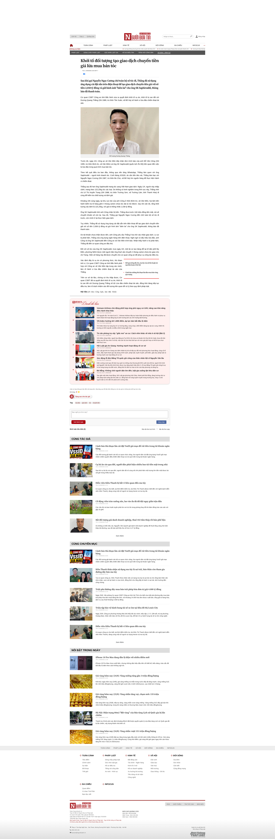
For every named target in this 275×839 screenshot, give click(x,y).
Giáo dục (154, 763)
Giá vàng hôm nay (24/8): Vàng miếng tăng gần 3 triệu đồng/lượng (127, 675)
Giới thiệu (177, 804)
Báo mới (200, 804)
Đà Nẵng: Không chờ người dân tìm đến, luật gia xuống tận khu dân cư (128, 371)
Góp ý (82, 36)
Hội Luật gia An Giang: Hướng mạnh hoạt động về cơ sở (121, 346)
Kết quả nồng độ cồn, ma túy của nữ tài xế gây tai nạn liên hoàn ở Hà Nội (141, 264)
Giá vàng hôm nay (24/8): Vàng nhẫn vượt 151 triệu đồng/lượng (126, 731)
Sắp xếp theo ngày (164, 429)
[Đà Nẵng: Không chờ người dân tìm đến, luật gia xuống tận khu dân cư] (85, 375)
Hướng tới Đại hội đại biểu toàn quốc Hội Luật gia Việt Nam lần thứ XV (194, 49)
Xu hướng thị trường (135, 771)
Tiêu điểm (85, 760)
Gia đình (176, 760)
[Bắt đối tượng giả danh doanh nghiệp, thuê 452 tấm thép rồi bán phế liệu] (81, 526)
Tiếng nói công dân (145, 52)
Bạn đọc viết (86, 794)
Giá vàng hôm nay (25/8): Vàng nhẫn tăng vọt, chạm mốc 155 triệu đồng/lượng (127, 695)
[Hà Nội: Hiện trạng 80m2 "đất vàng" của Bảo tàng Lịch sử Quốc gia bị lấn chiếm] (81, 718)
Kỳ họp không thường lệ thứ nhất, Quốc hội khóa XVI (120, 49)
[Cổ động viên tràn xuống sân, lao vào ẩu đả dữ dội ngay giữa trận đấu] (81, 507)
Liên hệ (73, 36)
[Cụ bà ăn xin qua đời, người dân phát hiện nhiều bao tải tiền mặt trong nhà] (81, 470)
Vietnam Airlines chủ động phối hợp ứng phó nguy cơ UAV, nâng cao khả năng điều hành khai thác (131, 309)
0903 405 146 (75, 830)
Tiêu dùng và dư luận (135, 774)
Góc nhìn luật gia (111, 52)
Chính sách (86, 763)
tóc (90, 403)
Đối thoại (85, 768)
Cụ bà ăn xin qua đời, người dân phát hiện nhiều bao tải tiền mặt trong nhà (132, 464)
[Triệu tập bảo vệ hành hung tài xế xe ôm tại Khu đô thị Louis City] (81, 613)
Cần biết (176, 766)
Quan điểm (86, 788)
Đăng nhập (161, 422)
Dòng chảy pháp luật (92, 52)
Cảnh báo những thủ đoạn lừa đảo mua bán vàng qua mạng (141, 273)
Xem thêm (120, 536)
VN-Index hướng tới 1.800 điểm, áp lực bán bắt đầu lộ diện (122, 321)
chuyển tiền (96, 403)
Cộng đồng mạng (179, 768)
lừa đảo (78, 403)
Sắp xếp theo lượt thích (148, 429)
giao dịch (84, 403)
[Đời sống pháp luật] (182, 834)
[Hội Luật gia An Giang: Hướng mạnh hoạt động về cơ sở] (85, 350)
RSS (168, 804)
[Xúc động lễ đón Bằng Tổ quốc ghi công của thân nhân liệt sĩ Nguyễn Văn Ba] (85, 362)
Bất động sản (132, 760)
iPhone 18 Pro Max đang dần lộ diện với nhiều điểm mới (122, 657)
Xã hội (142, 45)
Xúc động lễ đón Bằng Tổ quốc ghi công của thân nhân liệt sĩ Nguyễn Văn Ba (130, 358)
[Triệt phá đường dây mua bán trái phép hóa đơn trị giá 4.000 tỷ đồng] (81, 595)
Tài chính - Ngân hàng (136, 763)
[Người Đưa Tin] (109, 805)
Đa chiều (178, 45)
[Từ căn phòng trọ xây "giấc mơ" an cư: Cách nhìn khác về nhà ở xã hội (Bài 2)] (85, 337)
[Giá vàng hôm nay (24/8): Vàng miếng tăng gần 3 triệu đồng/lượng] (81, 681)
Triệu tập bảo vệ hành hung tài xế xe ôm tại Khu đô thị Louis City (127, 607)
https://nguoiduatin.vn (76, 811)
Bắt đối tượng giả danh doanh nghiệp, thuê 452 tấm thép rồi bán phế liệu (131, 520)
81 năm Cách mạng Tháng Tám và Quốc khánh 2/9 (155, 49)
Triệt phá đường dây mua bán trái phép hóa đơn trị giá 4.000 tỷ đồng (128, 589)
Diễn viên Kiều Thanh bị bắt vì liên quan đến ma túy (121, 483)
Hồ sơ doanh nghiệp (135, 768)
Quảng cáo (90, 36)
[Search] (191, 36)
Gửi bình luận (78, 422)
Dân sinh (154, 760)
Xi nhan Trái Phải (88, 791)
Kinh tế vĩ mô (132, 766)
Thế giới (85, 771)
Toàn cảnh (88, 45)
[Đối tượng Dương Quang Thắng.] (120, 130)
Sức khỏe (176, 763)
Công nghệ (132, 777)
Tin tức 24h (189, 804)
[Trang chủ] (137, 36)
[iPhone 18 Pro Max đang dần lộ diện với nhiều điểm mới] (81, 663)
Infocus (196, 45)
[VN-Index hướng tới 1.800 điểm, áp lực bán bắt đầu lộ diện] (85, 325)
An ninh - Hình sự (164, 52)
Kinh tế (126, 45)
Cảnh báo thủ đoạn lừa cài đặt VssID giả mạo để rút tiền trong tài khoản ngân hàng (133, 447)
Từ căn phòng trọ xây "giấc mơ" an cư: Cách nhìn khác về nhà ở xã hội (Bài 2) (131, 333)
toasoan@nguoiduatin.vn (78, 832)
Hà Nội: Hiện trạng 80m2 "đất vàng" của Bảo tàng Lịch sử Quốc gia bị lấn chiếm (130, 713)
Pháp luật (107, 45)
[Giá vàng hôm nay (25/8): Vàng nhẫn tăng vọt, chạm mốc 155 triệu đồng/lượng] (81, 700)
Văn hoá (154, 766)
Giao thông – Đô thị (157, 771)
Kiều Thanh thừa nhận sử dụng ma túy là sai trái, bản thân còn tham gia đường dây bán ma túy (130, 570)
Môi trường (155, 768)
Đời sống (160, 45)
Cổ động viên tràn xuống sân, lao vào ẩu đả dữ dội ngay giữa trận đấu (129, 501)
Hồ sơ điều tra (128, 52)
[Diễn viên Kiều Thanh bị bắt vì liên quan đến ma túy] (81, 489)
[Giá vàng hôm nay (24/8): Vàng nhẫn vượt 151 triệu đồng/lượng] (81, 737)
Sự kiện (85, 766)
